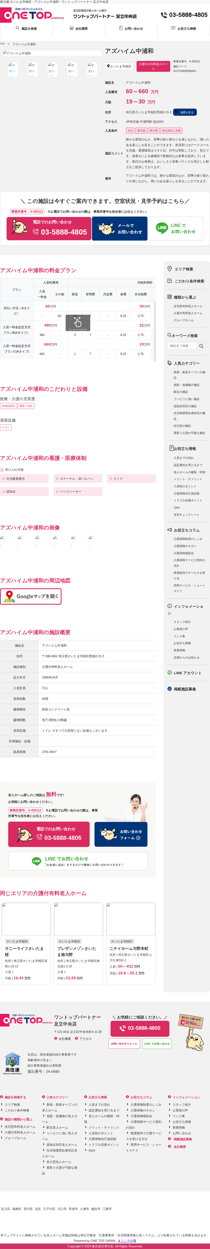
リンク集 (179, 636)
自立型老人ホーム (59, 1162)
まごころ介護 (127, 1240)
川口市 (62, 1209)
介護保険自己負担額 (187, 493)
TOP (2, 44)
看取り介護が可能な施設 (189, 433)
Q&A (177, 507)
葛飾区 (17, 1209)
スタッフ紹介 (182, 621)
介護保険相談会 (184, 553)
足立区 (5, 1209)
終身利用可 (8, 406)
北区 (38, 1209)
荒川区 (28, 1209)
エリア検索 (184, 269)
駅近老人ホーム (57, 1127)
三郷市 (107, 1209)
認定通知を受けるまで (188, 465)
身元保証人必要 (171, 130)
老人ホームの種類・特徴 (189, 472)
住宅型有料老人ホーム (188, 306)
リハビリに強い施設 (187, 399)
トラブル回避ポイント (188, 500)
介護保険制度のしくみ (188, 538)
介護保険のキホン (185, 546)
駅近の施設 (181, 391)
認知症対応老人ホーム (62, 1144)
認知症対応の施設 (185, 406)
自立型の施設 (182, 425)
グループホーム (184, 320)
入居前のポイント (185, 486)
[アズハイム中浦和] (52, 53)
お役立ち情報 (182, 643)
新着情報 (179, 650)
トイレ (6, 427)
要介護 (154, 130)
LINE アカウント (188, 673)
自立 (130, 130)
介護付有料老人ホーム (188, 313)
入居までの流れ (184, 457)
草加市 (73, 1209)
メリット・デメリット (188, 479)
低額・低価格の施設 (187, 384)
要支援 (141, 130)
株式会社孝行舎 (102, 1246)
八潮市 (84, 1209)
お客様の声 (181, 629)
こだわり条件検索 (189, 281)
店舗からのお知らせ (187, 657)
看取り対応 (26, 406)
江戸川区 (49, 1209)
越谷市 (95, 1209)
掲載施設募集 (185, 689)
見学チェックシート (187, 514)
